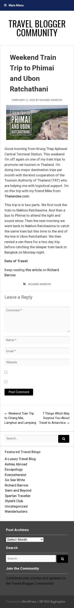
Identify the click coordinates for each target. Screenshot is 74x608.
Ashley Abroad (16, 464)
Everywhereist (15, 475)
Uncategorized (16, 506)
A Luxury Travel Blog (20, 459)
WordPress (29, 601)
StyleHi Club (14, 501)
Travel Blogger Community (37, 28)
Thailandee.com (17, 196)
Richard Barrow (50, 100)
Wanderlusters (16, 511)
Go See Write (15, 480)
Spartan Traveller (18, 496)
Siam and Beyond (18, 490)
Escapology (14, 469)
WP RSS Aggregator (52, 601)
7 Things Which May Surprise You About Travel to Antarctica (54, 418)
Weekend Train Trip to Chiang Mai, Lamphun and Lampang (20, 418)
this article (33, 270)
